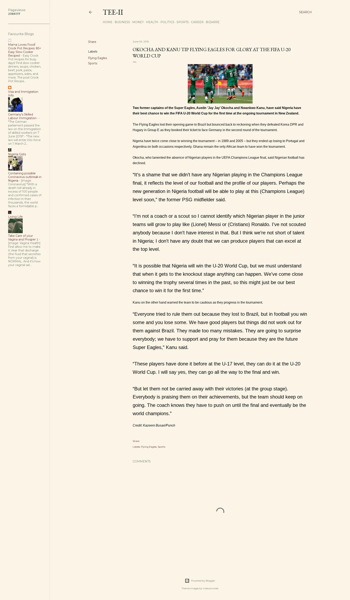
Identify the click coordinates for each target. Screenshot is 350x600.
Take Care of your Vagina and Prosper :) (23, 237)
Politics (167, 22)
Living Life (15, 217)
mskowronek (210, 588)
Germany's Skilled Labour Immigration (22, 116)
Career (197, 22)
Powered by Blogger (203, 580)
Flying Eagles (97, 58)
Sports (183, 22)
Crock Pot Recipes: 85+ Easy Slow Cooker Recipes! (24, 51)
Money (138, 22)
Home (107, 22)
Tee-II (113, 12)
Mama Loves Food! (21, 44)
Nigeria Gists (17, 154)
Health (152, 22)
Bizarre (213, 22)
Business (122, 22)
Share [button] (92, 42)
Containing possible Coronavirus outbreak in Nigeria (25, 176)
